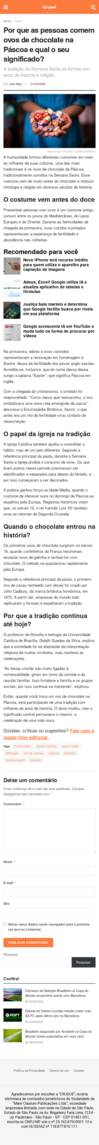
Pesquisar (10, 954)
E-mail (9, 882)
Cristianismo (22, 746)
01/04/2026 (38, 84)
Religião (70, 753)
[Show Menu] (5, 7)
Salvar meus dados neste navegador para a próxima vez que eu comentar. (49, 927)
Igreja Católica (47, 746)
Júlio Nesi (15, 84)
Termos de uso (59, 1070)
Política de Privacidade (29, 1070)
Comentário (14, 804)
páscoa (54, 753)
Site (6, 903)
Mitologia (12, 753)
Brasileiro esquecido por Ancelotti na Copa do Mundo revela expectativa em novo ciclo (58, 1033)
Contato (79, 1070)
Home (7, 21)
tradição (35, 760)
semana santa (15, 760)
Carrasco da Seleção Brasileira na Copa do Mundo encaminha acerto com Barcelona (56, 993)
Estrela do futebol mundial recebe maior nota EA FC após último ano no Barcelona (58, 1013)
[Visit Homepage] (49, 7)
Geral (18, 21)
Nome (9, 861)
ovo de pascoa (34, 753)
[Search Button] (93, 7)
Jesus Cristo (70, 746)
